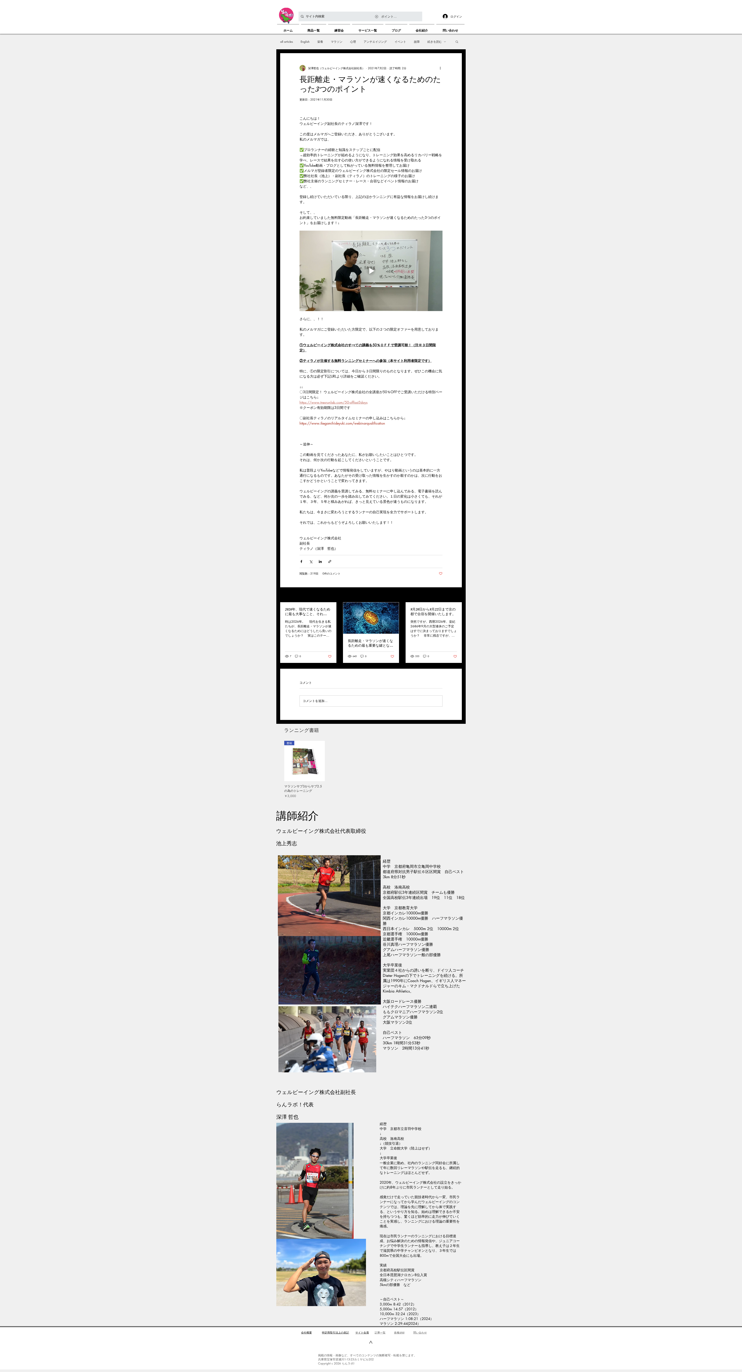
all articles (286, 41)
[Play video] (371, 271)
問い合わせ (420, 1332)
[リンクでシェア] (330, 561)
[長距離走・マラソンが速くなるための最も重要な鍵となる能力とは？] (371, 618)
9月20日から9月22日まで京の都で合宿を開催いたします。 (433, 611)
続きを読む (434, 41)
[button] (457, 41)
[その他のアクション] (440, 68)
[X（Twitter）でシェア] (311, 561)
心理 (353, 41)
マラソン (336, 41)
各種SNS (399, 1332)
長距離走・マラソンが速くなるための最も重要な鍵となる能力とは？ (370, 643)
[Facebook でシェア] (301, 561)
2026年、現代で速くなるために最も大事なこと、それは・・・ (307, 611)
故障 (417, 41)
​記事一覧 (380, 1332)
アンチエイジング (375, 41)
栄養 (320, 41)
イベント (400, 41)
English (305, 41)
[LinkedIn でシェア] (320, 561)
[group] (371, 770)
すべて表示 (455, 595)
